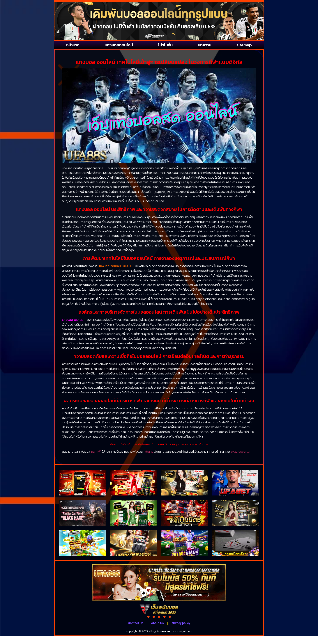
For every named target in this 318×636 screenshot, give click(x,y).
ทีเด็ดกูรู (148, 452)
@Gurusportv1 (240, 452)
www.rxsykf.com (182, 631)
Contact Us (135, 623)
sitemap (244, 45)
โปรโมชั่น (165, 45)
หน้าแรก (73, 45)
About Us (157, 623)
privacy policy (181, 623)
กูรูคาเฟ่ (95, 452)
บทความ (204, 45)
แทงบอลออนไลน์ (119, 45)
